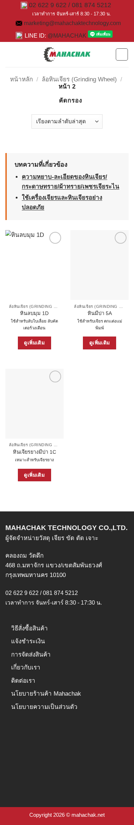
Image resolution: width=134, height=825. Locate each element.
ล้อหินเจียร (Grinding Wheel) (79, 79)
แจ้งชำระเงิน (28, 641)
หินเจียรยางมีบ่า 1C (34, 452)
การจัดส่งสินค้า (31, 654)
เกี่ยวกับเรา (25, 667)
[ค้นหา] (107, 54)
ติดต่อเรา (23, 680)
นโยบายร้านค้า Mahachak (46, 693)
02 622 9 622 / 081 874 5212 (70, 5)
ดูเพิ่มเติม (34, 342)
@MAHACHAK (67, 36)
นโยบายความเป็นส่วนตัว (44, 707)
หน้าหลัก (21, 79)
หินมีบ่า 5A (100, 313)
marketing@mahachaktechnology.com (72, 23)
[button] (10, 54)
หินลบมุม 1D (34, 313)
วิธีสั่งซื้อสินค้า (29, 628)
